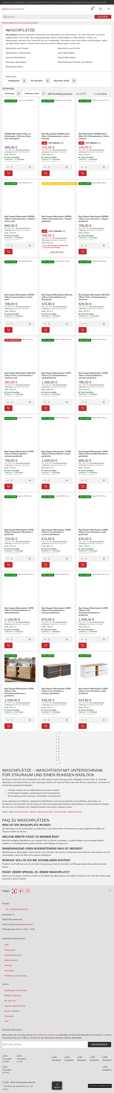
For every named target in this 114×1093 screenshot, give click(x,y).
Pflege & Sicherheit (12, 995)
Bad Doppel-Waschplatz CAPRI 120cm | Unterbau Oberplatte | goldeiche (19, 532)
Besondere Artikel (61, 81)
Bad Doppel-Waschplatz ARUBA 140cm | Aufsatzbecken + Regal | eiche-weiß (19, 218)
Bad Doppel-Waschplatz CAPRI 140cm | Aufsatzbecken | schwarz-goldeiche (56, 610)
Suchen (103, 17)
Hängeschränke (75, 812)
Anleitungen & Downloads (15, 990)
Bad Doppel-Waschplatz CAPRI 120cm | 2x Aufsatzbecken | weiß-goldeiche (56, 375)
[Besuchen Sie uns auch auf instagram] (27, 891)
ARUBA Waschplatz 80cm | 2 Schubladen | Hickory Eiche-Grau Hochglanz (17, 136)
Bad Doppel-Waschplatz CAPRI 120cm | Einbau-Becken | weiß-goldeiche (56, 453)
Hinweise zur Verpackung (15, 976)
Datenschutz (9, 950)
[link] (57, 79)
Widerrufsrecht (10, 960)
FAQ (6, 1021)
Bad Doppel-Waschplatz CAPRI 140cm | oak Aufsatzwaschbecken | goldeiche (93, 611)
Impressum (9, 970)
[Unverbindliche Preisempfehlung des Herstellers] (62, 143)
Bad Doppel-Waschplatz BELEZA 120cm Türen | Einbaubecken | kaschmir (94, 297)
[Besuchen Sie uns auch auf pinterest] (21, 891)
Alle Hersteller (37, 81)
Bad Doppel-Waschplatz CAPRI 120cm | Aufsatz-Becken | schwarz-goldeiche (93, 375)
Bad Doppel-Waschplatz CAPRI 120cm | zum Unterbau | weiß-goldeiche (93, 532)
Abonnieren (99, 1044)
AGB (6, 945)
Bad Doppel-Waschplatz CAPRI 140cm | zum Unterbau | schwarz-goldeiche (56, 690)
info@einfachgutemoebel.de (20, 924)
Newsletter (9, 1016)
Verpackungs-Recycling (14, 1006)
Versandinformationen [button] (12, 161)
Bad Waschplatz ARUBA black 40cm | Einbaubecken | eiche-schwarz (56, 136)
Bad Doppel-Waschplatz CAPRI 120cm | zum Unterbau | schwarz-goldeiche (56, 532)
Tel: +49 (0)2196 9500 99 (17, 909)
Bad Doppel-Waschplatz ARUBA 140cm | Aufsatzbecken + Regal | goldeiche (57, 218)
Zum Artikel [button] (57, 252)
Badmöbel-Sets (21, 812)
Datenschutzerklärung (47, 1035)
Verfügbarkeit (13, 81)
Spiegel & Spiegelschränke (41, 812)
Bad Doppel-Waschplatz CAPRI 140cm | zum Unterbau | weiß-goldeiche (93, 690)
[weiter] (60, 764)
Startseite (6, 23)
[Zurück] (60, 734)
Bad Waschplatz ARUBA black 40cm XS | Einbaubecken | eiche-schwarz (94, 136)
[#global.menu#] (109, 9)
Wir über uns (10, 1001)
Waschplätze (32, 23)
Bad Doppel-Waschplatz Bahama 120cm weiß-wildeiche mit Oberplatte (57, 297)
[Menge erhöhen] (30, 167)
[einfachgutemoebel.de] (13, 9)
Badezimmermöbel (19, 23)
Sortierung (9, 93)
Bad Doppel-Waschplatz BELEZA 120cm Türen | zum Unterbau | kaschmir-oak (19, 375)
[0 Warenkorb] (100, 9)
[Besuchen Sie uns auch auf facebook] (14, 891)
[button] (81, 94)
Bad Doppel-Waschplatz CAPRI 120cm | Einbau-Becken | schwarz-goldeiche (19, 453)
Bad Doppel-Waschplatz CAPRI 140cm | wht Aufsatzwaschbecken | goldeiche (19, 692)
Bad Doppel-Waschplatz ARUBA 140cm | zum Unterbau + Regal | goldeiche (93, 218)
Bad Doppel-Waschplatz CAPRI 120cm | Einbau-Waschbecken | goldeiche (93, 453)
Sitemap (8, 965)
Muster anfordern (12, 1011)
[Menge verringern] (8, 167)
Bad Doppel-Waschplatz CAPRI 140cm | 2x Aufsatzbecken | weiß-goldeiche (19, 610)
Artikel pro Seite (32, 93)
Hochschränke (60, 812)
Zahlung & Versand (12, 955)
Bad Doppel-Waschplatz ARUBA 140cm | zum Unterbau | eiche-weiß (19, 297)
